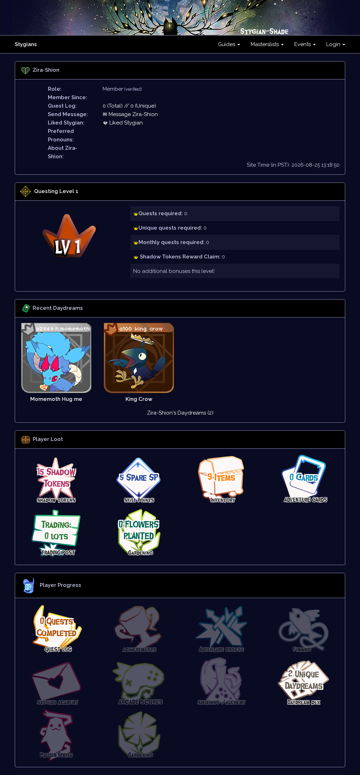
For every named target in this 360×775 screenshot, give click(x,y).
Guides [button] (227, 44)
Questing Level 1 (56, 191)
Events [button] (303, 44)
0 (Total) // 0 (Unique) (129, 106)
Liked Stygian (125, 123)
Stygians (26, 44)
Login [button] (334, 44)
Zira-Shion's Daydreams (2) (180, 413)
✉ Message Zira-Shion (130, 114)
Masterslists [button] (265, 44)
